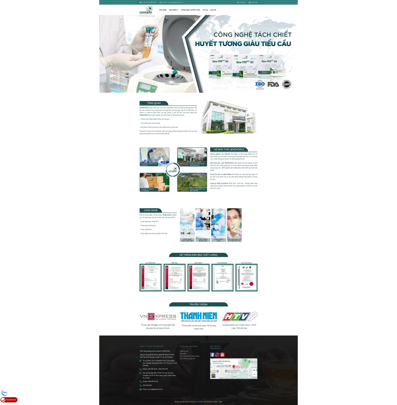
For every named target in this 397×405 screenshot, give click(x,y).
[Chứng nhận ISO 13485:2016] (150, 276)
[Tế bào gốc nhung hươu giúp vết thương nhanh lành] (198, 317)
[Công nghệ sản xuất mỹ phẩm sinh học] (234, 225)
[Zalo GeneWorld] (5, 392)
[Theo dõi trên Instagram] (217, 355)
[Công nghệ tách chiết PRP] (187, 225)
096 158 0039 (152, 369)
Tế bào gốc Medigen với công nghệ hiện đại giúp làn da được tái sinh (158, 326)
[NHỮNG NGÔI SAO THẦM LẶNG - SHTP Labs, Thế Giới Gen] (239, 316)
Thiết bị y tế (184, 351)
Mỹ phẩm (183, 354)
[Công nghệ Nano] (218, 225)
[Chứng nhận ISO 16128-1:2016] (246, 276)
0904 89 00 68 (153, 381)
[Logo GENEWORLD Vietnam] (146, 10)
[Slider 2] (198, 54)
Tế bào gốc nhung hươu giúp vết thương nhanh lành (199, 327)
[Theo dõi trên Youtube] (222, 355)
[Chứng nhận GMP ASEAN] (198, 276)
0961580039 (152, 2)
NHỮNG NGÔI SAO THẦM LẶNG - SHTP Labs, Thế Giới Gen (239, 326)
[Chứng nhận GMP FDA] (174, 276)
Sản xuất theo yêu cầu (187, 359)
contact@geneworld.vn (175, 2)
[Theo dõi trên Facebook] (212, 355)
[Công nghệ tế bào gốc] (203, 225)
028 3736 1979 (163, 369)
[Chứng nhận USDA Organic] (222, 276)
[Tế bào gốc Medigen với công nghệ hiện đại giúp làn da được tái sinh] (158, 316)
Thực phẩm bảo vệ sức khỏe (189, 356)
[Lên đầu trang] (393, 395)
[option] (198, 54)
